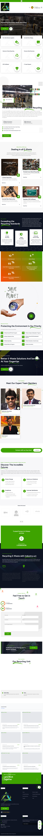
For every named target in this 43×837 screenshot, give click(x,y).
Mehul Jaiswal (5, 436)
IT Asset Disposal (27, 64)
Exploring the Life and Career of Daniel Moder (29, 766)
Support (24, 798)
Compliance (8, 490)
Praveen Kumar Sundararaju (29, 405)
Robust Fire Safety (21, 238)
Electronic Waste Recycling (8, 51)
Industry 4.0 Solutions (32, 479)
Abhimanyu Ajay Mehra (7, 411)
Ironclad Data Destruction (8, 199)
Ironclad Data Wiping (28, 38)
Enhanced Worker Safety (36, 236)
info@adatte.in (9, 609)
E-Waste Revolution (8, 122)
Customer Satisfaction (32, 490)
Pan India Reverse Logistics (8, 38)
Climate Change (9, 479)
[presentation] (20, 521)
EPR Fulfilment (6, 64)
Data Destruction (25, 796)
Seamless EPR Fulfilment (29, 199)
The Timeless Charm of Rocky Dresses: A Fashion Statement (10, 725)
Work (25, 693)
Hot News (18, 724)
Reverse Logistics (35, 792)
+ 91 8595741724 (37, 8)
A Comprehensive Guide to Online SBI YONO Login (9, 766)
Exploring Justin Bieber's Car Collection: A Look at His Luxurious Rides (32, 746)
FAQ (33, 798)
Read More (4, 183)
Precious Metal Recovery (29, 51)
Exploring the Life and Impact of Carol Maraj (8, 746)
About (24, 792)
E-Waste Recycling (6, 177)
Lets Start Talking (6, 812)
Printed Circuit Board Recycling (31, 172)
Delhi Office (6, 693)
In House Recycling (7, 236)
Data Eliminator (27, 122)
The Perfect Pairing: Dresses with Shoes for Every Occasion (31, 725)
